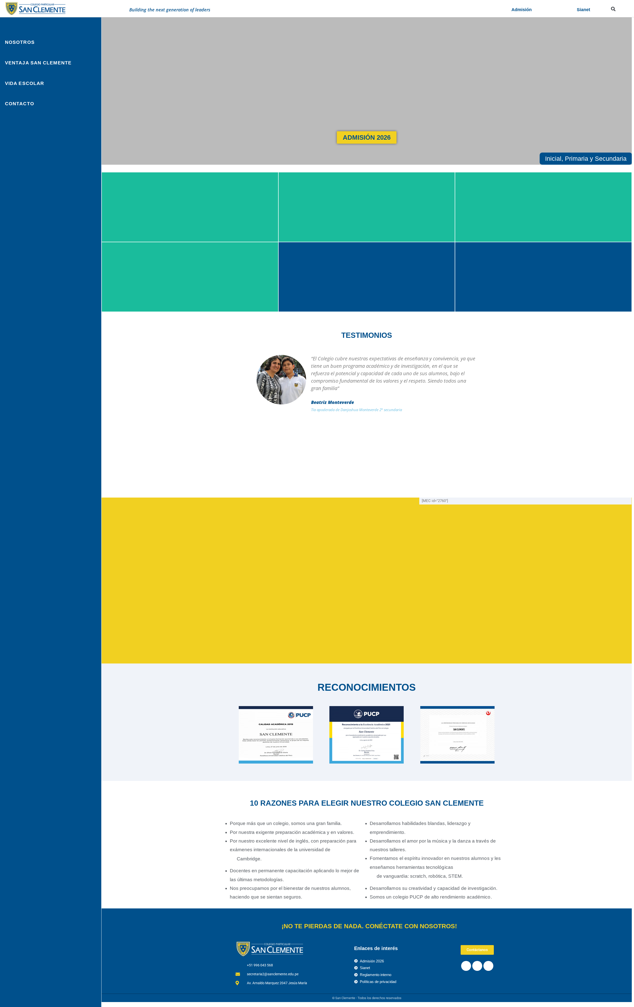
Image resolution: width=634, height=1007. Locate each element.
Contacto (19, 103)
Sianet (583, 9)
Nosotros (20, 42)
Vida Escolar (24, 83)
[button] (613, 9)
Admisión (521, 9)
